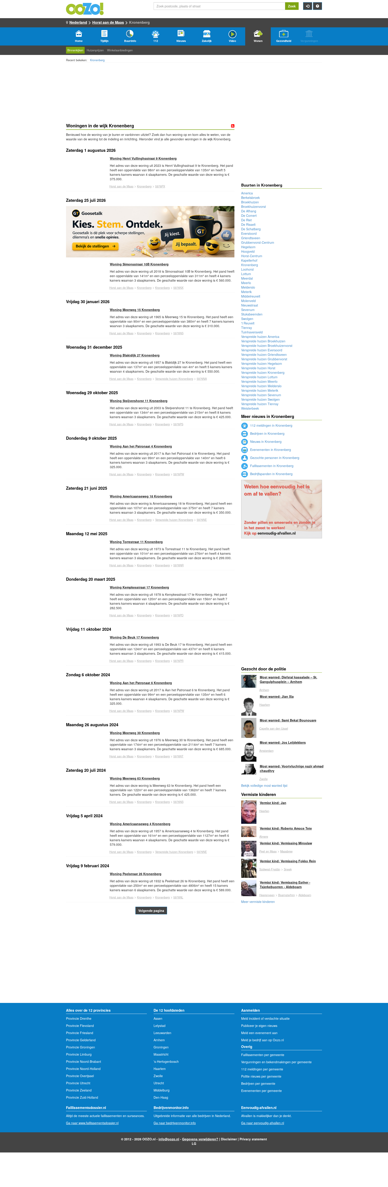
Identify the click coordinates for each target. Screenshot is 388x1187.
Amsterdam (266, 751)
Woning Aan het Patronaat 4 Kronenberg (141, 446)
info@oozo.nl (169, 1139)
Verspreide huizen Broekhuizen (263, 341)
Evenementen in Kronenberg (270, 449)
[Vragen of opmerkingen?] (317, 6)
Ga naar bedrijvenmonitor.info (175, 1123)
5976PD (178, 615)
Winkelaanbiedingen (120, 50)
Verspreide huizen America (260, 336)
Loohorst (247, 269)
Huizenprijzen (95, 50)
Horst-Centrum (251, 256)
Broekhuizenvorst (253, 206)
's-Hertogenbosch (166, 1061)
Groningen (161, 1047)
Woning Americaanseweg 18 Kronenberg (141, 496)
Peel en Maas (268, 851)
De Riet (246, 220)
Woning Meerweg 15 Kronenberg (135, 309)
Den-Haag (161, 1097)
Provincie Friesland (79, 1032)
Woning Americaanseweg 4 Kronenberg (140, 824)
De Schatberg (251, 229)
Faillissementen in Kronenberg (271, 465)
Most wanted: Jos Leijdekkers (283, 742)
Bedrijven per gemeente (258, 1083)
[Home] (85, 8)
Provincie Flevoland (80, 1025)
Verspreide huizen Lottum (259, 377)
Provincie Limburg (79, 1054)
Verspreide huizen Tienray (259, 404)
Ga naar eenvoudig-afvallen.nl (262, 1123)
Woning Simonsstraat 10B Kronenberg (139, 264)
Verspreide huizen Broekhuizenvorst (266, 345)
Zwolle (263, 779)
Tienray (246, 327)
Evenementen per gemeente (261, 1090)
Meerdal (247, 278)
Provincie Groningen (80, 1047)
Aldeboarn (304, 895)
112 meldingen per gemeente (262, 1069)
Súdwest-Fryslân (269, 869)
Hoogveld (248, 251)
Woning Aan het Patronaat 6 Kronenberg (141, 682)
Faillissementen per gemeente (262, 1054)
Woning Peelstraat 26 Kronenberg (135, 874)
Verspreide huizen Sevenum (261, 395)
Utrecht (159, 1083)
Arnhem (264, 690)
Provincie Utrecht (78, 1083)
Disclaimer (229, 1139)
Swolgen (247, 318)
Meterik (246, 291)
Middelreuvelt (250, 296)
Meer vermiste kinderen (258, 901)
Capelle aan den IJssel (273, 728)
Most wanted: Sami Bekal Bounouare (288, 720)
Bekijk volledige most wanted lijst (264, 785)
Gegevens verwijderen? (200, 1139)
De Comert (249, 215)
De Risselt (248, 224)
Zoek (292, 6)
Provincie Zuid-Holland (82, 1097)
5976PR (178, 661)
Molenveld (248, 300)
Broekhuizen (250, 202)
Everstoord (249, 233)
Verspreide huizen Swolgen (260, 399)
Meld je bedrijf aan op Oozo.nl (262, 1040)
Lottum (246, 274)
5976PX (160, 186)
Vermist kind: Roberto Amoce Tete (286, 828)
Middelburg (162, 1090)
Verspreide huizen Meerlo (259, 381)
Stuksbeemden (251, 314)
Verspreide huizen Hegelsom (261, 363)
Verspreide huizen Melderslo (261, 386)
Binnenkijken (75, 50)
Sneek (288, 869)
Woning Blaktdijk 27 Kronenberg (135, 355)
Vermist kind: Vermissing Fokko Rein (288, 861)
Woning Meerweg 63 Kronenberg (135, 778)
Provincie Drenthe (78, 1018)
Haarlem (264, 705)
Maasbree (286, 851)
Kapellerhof (249, 260)
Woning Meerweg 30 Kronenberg (135, 732)
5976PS (178, 424)
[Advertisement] (150, 967)
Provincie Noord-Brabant (83, 1061)
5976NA (202, 379)
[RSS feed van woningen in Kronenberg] (232, 125)
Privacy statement (253, 1139)
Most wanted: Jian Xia (277, 696)
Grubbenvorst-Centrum (257, 242)
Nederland (78, 22)
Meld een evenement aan (259, 1032)
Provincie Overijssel (80, 1076)
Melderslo (248, 287)
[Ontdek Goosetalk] (150, 231)
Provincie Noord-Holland (83, 1068)
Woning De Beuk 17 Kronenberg (134, 637)
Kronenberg (97, 60)
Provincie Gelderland (81, 1040)
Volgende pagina (151, 910)
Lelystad (159, 1025)
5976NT (178, 756)
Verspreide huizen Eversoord (261, 350)
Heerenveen (267, 895)
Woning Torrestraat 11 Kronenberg (136, 541)
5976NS (178, 333)
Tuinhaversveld (252, 332)
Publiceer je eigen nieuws (259, 1025)
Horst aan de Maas (108, 22)
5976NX (178, 288)
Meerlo (246, 282)
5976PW (178, 474)
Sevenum (248, 309)
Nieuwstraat (249, 305)
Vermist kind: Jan (273, 802)
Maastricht (161, 1054)
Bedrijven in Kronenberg (266, 433)
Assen (158, 1018)
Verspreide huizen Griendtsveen (264, 354)
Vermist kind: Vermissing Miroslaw (286, 843)
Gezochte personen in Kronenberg (274, 457)
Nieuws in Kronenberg (265, 441)
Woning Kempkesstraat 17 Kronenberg (139, 587)
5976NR (178, 565)
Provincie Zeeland (79, 1090)
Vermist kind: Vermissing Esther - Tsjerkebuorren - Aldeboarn (285, 884)
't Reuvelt (247, 323)
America (247, 193)
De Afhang (248, 211)
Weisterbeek (250, 408)
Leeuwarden (162, 1032)
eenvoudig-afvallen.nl (277, 533)
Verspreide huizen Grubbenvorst (264, 359)
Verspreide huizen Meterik (259, 390)
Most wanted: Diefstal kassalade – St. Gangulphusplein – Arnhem (288, 679)
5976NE (202, 520)
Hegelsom (248, 247)
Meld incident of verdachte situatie (265, 1018)
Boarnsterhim (286, 895)
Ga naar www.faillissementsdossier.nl (92, 1123)
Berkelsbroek (250, 197)
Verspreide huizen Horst (258, 368)
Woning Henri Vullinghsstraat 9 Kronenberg (143, 158)
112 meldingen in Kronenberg (270, 425)
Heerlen (264, 811)
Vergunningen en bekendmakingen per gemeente (276, 1062)
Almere (263, 837)
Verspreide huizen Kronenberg (174, 379)
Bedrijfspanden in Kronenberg (271, 474)
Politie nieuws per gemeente (261, 1076)
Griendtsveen (250, 238)
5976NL (178, 897)
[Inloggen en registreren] (307, 6)
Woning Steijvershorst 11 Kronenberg (139, 400)
